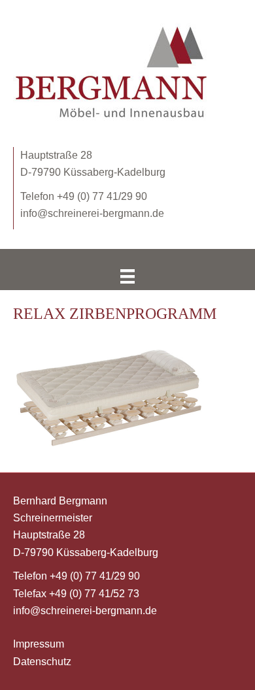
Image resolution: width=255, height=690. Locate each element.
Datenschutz (42, 661)
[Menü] (127, 276)
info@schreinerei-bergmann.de (92, 213)
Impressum (38, 643)
